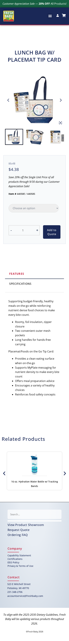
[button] (50, 16)
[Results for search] (34, 520)
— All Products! (34, 4)
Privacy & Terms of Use (20, 565)
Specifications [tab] (20, 284)
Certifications (15, 558)
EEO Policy (13, 562)
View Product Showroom (26, 525)
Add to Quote (51, 232)
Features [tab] (16, 274)
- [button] (11, 230)
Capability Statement (19, 555)
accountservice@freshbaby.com (25, 595)
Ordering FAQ (18, 535)
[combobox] (34, 514)
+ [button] (37, 230)
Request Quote (18, 530)
